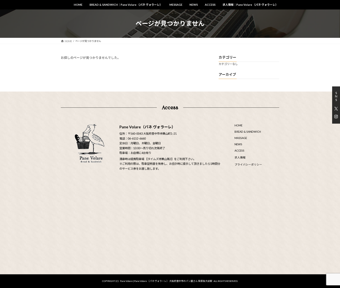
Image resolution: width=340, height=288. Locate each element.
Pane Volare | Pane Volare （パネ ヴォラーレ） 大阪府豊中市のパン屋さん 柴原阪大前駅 (166, 281)
